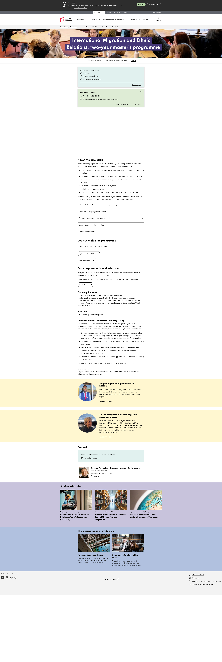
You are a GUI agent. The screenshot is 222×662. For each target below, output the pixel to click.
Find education (73, 27)
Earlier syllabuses (85, 260)
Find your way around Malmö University (206, 581)
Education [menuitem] (81, 19)
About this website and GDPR (202, 584)
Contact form (83, 285)
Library (119, 12)
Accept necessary (154, 4)
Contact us (195, 578)
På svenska (155, 12)
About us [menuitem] (134, 19)
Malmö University (99, 12)
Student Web (111, 12)
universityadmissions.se (106, 333)
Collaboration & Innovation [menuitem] (114, 19)
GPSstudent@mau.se (91, 458)
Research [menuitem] (94, 19)
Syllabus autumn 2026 (87, 254)
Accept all (141, 4)
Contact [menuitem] (146, 19)
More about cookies (80, 8)
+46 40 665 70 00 (198, 575)
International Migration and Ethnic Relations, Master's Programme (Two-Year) (98, 27)
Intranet (126, 12)
